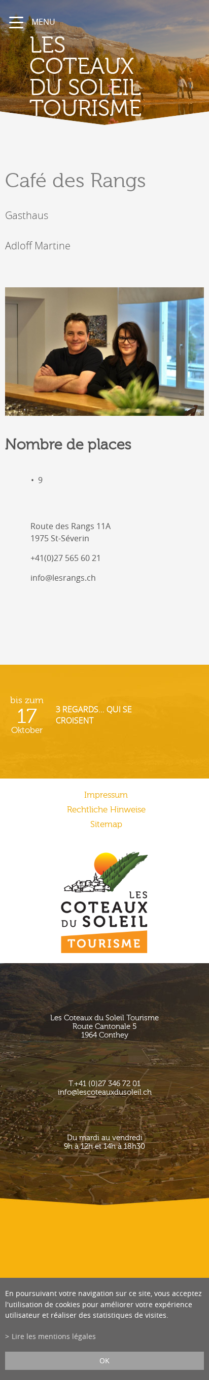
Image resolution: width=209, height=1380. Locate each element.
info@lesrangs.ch (63, 577)
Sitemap (106, 824)
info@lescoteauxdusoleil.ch (105, 1092)
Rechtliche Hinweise (106, 809)
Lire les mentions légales (54, 1336)
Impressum (106, 795)
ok (104, 1360)
